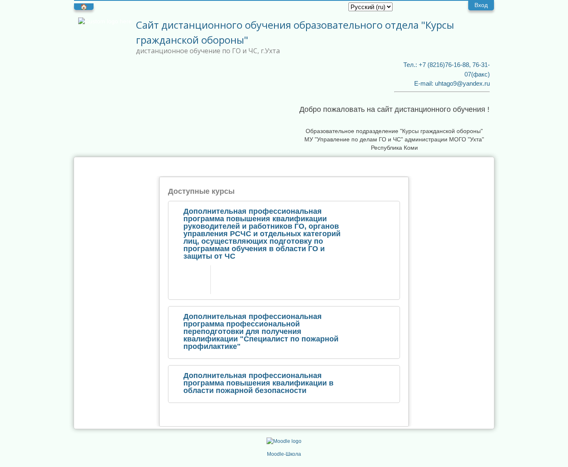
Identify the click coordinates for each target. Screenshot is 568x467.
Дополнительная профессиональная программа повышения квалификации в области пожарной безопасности (258, 383)
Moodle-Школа (284, 454)
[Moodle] (284, 441)
